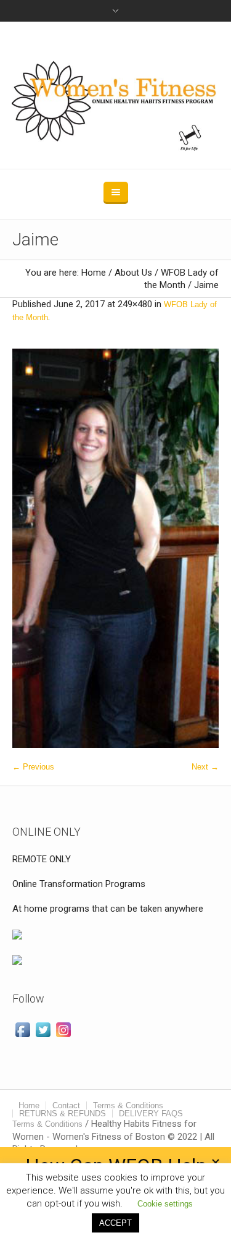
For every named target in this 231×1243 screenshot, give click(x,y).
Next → (205, 766)
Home (93, 272)
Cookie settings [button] (165, 1203)
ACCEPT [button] (115, 1223)
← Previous (33, 766)
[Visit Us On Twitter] (43, 1028)
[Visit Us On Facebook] (22, 1028)
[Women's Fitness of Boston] (116, 95)
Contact (66, 1105)
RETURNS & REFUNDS (62, 1113)
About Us (133, 272)
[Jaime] (115, 548)
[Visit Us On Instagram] (63, 1028)
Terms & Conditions (128, 1105)
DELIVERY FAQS (151, 1113)
